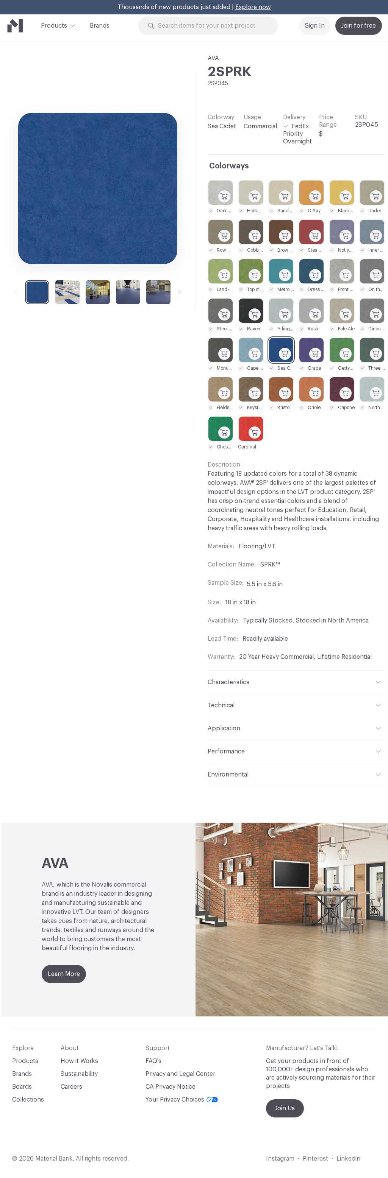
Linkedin (348, 1159)
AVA (213, 58)
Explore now (253, 7)
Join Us (285, 1108)
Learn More (64, 974)
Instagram (280, 1159)
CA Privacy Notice (171, 1087)
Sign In (315, 26)
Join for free (358, 26)
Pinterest (315, 1159)
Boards (22, 1087)
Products (54, 26)
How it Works (79, 1061)
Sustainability (79, 1074)
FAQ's (153, 1061)
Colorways (229, 166)
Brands (100, 26)
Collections (28, 1100)
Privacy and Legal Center (180, 1074)
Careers (71, 1087)
